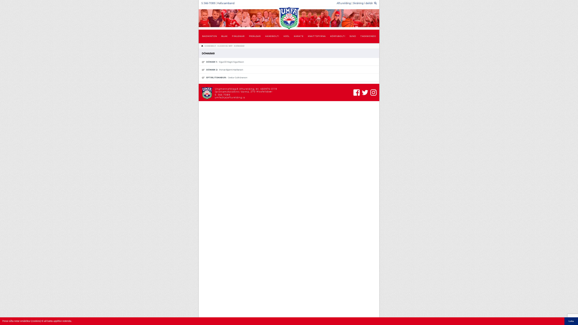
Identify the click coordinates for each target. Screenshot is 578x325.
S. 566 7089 (222, 94)
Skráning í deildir (363, 3)
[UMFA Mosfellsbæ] (289, 18)
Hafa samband (226, 3)
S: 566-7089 (208, 3)
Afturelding (344, 3)
